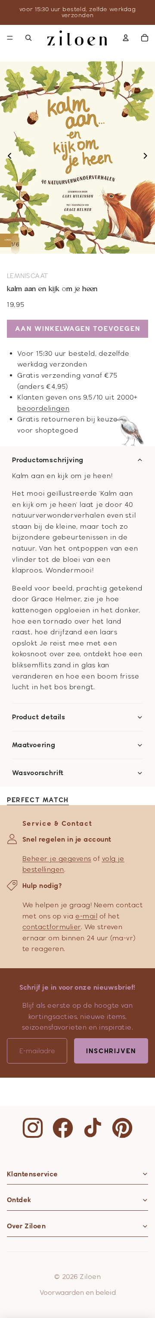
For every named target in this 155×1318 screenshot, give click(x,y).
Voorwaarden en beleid (78, 1292)
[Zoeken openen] (28, 37)
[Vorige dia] (7, 157)
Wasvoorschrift (38, 773)
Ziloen (90, 1277)
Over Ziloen (26, 1226)
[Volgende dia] (148, 157)
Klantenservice (32, 1174)
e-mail (86, 916)
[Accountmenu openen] (125, 37)
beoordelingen (43, 408)
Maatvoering (34, 745)
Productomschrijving (48, 460)
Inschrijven (111, 1051)
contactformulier (51, 927)
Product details (38, 717)
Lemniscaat (27, 276)
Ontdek (19, 1200)
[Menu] (10, 38)
